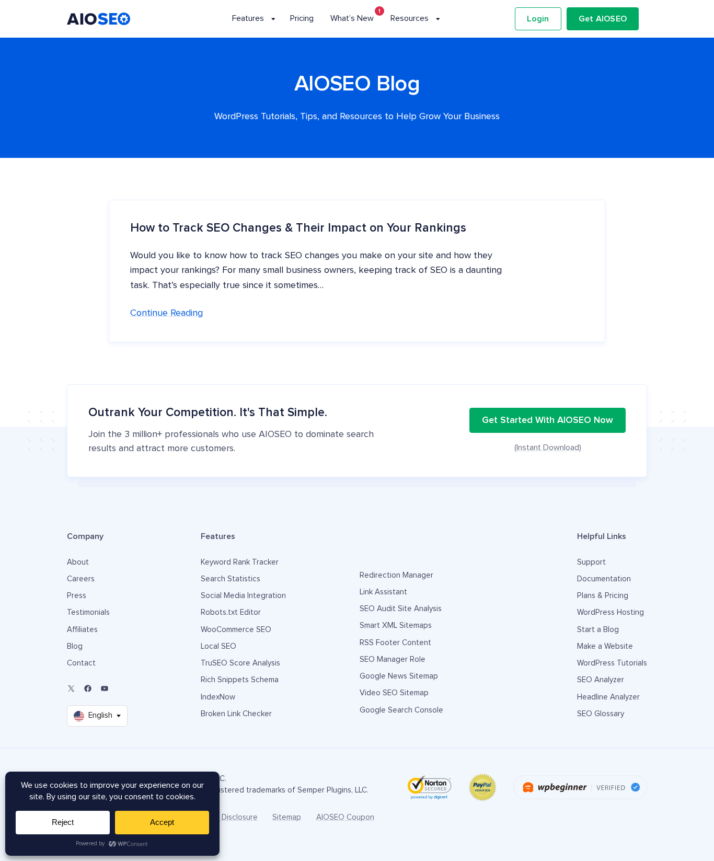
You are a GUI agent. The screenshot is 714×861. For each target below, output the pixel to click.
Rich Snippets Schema (240, 680)
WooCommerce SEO (236, 630)
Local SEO (218, 646)
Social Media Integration (243, 596)
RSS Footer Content (395, 643)
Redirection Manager (396, 575)
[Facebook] (88, 688)
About (78, 562)
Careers (81, 579)
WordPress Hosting (610, 612)
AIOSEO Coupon (345, 817)
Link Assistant (383, 592)
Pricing (302, 18)
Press (76, 596)
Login (538, 19)
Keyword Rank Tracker (240, 562)
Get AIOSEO (603, 19)
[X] (71, 688)
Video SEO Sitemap (394, 693)
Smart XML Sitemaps (396, 625)
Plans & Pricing (602, 596)
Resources (409, 18)
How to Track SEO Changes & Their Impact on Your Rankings (298, 228)
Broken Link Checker (236, 714)
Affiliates (82, 630)
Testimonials (88, 612)
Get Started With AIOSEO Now (547, 420)
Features (248, 18)
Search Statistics (230, 579)
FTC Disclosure (231, 817)
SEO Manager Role (392, 659)
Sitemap (286, 817)
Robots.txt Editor (231, 612)
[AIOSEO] (98, 19)
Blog (75, 646)
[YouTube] (104, 688)
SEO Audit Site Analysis (401, 609)
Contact (81, 663)
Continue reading (166, 313)
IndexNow (218, 697)
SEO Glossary (600, 714)
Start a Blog (598, 630)
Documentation (604, 579)
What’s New (352, 18)
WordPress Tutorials (612, 663)
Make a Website (605, 646)
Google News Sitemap (399, 676)
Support (591, 562)
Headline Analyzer (608, 697)
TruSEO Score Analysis (240, 663)
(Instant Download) (547, 447)
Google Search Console (401, 710)
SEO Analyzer (600, 680)
